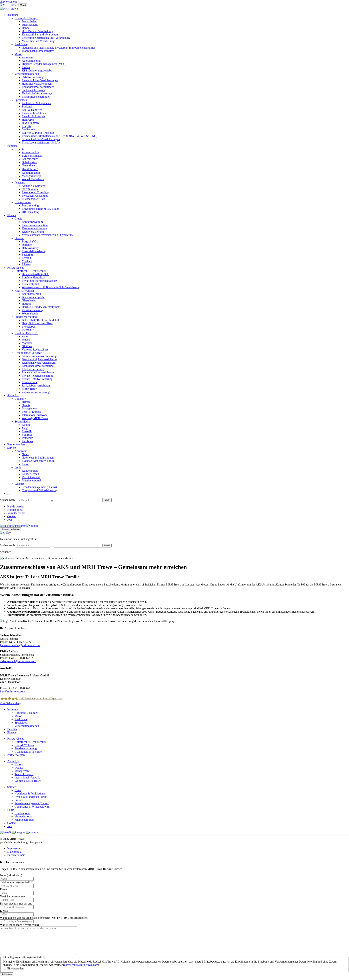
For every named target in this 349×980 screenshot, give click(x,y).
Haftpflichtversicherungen (37, 83)
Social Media (22, 421)
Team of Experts (31, 411)
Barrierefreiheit (16, 854)
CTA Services (30, 189)
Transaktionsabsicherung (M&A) (41, 142)
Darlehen (27, 244)
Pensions (20, 182)
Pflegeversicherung (33, 369)
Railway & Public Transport (38, 132)
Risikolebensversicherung (36, 385)
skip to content (8, 1)
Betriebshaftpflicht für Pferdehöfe (41, 320)
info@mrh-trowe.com (12, 691)
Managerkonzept (31, 176)
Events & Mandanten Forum (38, 460)
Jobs (9, 519)
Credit (18, 218)
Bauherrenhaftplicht (33, 297)
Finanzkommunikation (35, 225)
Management (29, 408)
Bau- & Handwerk (32, 109)
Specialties (21, 99)
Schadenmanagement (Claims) (39, 487)
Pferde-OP (28, 329)
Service (11, 447)
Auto (25, 336)
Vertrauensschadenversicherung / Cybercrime (48, 234)
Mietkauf (27, 261)
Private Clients (15, 267)
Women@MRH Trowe (35, 418)
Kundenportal (30, 470)
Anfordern (6, 974)
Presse (25, 464)
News (25, 454)
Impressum (13, 848)
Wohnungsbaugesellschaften (38, 50)
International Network (34, 415)
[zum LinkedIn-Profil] (6, 525)
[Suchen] (52, 500)
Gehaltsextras (29, 162)
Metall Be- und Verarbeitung (38, 41)
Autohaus (27, 57)
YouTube (27, 434)
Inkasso (26, 264)
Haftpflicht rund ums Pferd (37, 323)
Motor (18, 54)
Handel (26, 27)
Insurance (12, 14)
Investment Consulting (35, 195)
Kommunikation (31, 172)
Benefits (12, 145)
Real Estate (21, 44)
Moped (26, 339)
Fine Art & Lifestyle (33, 116)
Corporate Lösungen (26, 18)
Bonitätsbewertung (32, 221)
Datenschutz (14, 851)
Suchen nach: (7, 499)
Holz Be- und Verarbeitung (37, 31)
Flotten (26, 67)
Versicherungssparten (27, 73)
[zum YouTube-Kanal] (32, 525)
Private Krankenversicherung (38, 372)
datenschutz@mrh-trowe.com (81, 964)
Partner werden (16, 444)
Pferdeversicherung (26, 316)
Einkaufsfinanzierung (34, 251)
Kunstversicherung (32, 310)
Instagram (27, 437)
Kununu (26, 424)
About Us (13, 395)
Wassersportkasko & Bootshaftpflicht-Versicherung (51, 287)
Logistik (26, 126)
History (26, 401)
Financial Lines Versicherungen (40, 80)
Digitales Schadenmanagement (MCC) (44, 63)
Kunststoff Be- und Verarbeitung (40, 34)
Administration (30, 152)
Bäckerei (27, 106)
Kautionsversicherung (34, 228)
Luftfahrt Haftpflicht (33, 277)
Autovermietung (31, 60)
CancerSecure (30, 158)
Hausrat (26, 303)
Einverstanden (15, 968)
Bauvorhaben (29, 21)
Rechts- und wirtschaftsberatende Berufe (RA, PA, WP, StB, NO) (59, 136)
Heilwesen (28, 119)
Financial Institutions (34, 113)
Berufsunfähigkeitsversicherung (40, 359)
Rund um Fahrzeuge (26, 333)
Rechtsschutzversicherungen (38, 86)
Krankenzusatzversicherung (38, 365)
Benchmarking (30, 205)
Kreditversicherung (33, 231)
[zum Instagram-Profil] (19, 525)
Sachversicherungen (33, 90)
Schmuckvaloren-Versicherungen (41, 139)
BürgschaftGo (30, 241)
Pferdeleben (28, 326)
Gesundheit (28, 165)
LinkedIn (27, 431)
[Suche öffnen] (8, 494)
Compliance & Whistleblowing (39, 490)
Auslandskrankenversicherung (39, 356)
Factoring (27, 254)
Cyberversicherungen (34, 77)
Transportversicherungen (36, 96)
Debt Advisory (30, 248)
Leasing (26, 257)
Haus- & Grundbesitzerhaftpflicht (41, 306)
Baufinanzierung (31, 293)
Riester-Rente (29, 382)
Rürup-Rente (29, 388)
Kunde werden (30, 473)
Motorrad (27, 342)
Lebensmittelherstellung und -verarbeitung (46, 37)
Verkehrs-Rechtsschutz (35, 349)
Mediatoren (28, 129)
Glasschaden (29, 300)
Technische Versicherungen (37, 93)
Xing (25, 428)
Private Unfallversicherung (37, 379)
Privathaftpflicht (31, 284)
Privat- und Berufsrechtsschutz (39, 280)
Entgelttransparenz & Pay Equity (40, 208)
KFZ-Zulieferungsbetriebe (37, 70)
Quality (26, 405)
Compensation (23, 202)
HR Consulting (30, 212)
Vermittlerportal (31, 477)
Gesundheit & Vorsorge (28, 352)
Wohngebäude (30, 313)
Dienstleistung (30, 24)
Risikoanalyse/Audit (33, 198)
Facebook (27, 441)
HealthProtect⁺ (30, 169)
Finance (11, 215)
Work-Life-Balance (33, 179)
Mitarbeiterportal (31, 480)
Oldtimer (27, 346)
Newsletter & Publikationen (38, 457)
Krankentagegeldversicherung (39, 362)
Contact (11, 516)
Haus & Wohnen (24, 290)
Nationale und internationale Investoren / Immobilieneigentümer (58, 47)
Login (18, 467)
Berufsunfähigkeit (32, 155)
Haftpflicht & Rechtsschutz (30, 270)
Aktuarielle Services (33, 185)
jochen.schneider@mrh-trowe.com (20, 645)
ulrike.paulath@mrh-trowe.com (18, 661)
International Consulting (35, 192)
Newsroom (21, 451)
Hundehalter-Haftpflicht (35, 274)
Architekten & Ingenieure (36, 103)
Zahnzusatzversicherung (36, 392)
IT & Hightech (30, 122)
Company (20, 398)
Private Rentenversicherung (37, 375)
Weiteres (19, 483)
